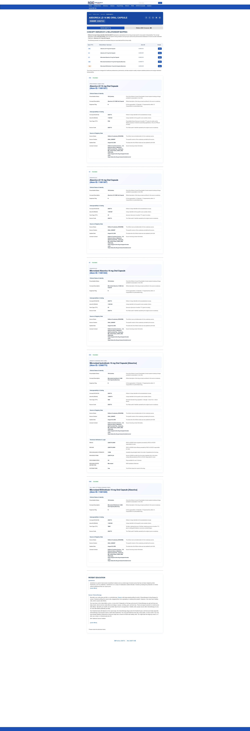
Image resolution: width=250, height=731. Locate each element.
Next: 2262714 (130, 640)
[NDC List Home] (95, 2)
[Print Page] (159, 17)
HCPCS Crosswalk (140, 6)
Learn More (93, 588)
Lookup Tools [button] (97, 6)
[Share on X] (149, 17)
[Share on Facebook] (146, 17)
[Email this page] (156, 17)
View (160, 48)
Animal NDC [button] (92, 8)
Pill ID (132, 6)
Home (90, 6)
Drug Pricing (120, 6)
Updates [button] (149, 6)
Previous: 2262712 (120, 640)
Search (160, 2)
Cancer (120, 597)
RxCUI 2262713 (105, 28)
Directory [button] (105, 6)
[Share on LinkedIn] (153, 17)
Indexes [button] (112, 6)
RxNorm (127, 6)
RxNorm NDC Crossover (143, 28)
